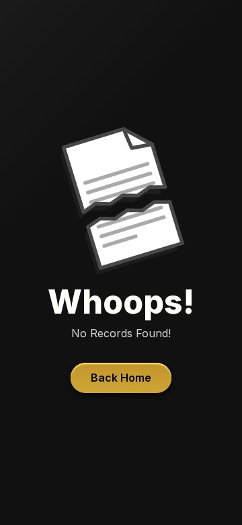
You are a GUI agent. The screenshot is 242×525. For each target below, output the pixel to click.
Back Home (121, 377)
